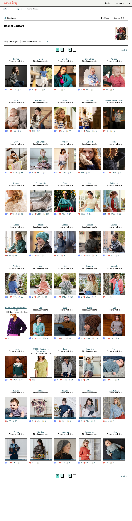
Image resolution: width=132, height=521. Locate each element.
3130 (39, 338)
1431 (88, 463)
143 (96, 338)
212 (46, 173)
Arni (65, 266)
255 (14, 131)
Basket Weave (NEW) (114, 100)
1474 (88, 131)
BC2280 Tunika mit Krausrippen (41, 350)
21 (70, 214)
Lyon (65, 349)
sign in (107, 3)
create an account (122, 3)
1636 (15, 173)
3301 (39, 173)
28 (46, 297)
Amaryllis (114, 266)
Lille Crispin (41, 142)
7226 (39, 214)
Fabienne (114, 183)
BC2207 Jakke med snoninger (16, 308)
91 (121, 173)
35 (95, 131)
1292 (63, 421)
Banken (65, 225)
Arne (16, 100)
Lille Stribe (89, 59)
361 (38, 255)
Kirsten (16, 59)
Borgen (114, 225)
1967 (15, 380)
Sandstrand (114, 390)
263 (58, 255)
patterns (6, 9)
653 (9, 255)
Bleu (41, 59)
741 (106, 297)
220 (107, 463)
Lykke (16, 349)
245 (87, 380)
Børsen (90, 225)
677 (9, 421)
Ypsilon (114, 59)
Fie (89, 183)
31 (94, 90)
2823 (83, 214)
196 (107, 90)
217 (112, 380)
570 (112, 255)
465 (38, 421)
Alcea (16, 432)
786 (63, 214)
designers (18, 9)
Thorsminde (41, 183)
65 (72, 380)
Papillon (16, 266)
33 (22, 173)
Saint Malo (89, 100)
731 (38, 90)
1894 (64, 173)
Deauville (90, 349)
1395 (15, 297)
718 (107, 131)
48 (95, 297)
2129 (88, 297)
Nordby (41, 432)
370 (14, 90)
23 (22, 214)
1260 (88, 255)
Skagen (65, 390)
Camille (16, 390)
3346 (88, 338)
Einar (65, 307)
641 (63, 131)
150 (71, 297)
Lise (40, 307)
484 (47, 214)
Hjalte (114, 432)
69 (46, 338)
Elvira (16, 142)
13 (106, 173)
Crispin (65, 142)
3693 (65, 380)
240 (63, 463)
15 (114, 131)
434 (58, 90)
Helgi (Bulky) (40, 100)
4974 (113, 173)
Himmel (16, 183)
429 (33, 463)
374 (87, 421)
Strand (90, 142)
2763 (113, 214)
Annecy (41, 390)
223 (82, 173)
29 (16, 255)
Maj (114, 307)
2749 (64, 297)
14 (70, 338)
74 (8, 338)
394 (107, 421)
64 (90, 214)
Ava (40, 266)
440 (14, 463)
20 (22, 297)
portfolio (105, 18)
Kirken (16, 225)
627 (63, 338)
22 (70, 131)
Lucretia (65, 432)
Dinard (65, 100)
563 (87, 90)
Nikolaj (41, 225)
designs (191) (119, 18)
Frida (65, 183)
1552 (14, 214)
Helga (89, 307)
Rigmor (90, 390)
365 (33, 131)
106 (33, 380)
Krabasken (89, 432)
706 (38, 297)
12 (45, 255)
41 (71, 173)
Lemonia (89, 266)
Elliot (114, 349)
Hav (114, 142)
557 (112, 338)
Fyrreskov (65, 59)
